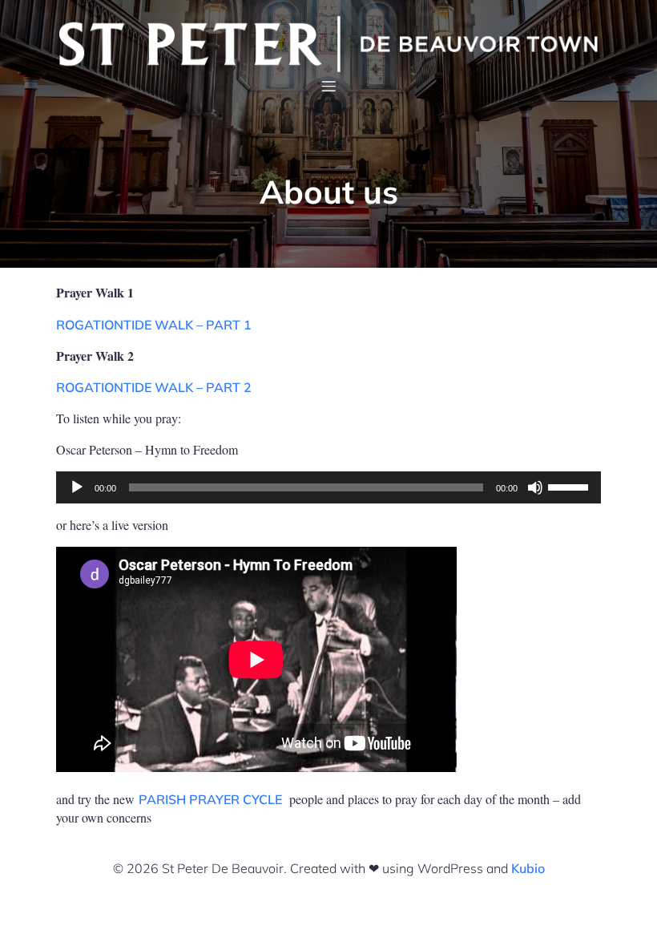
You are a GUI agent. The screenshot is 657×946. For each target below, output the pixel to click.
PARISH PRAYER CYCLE (210, 799)
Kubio (528, 868)
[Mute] (535, 487)
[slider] (570, 485)
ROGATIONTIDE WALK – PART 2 (154, 387)
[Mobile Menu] (328, 85)
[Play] (77, 487)
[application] (328, 487)
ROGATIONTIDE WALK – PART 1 (154, 325)
